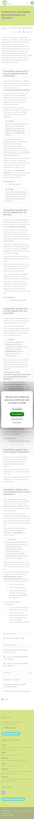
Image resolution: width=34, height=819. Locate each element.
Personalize (17, 409)
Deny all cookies (17, 419)
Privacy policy (17, 422)
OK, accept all (17, 414)
